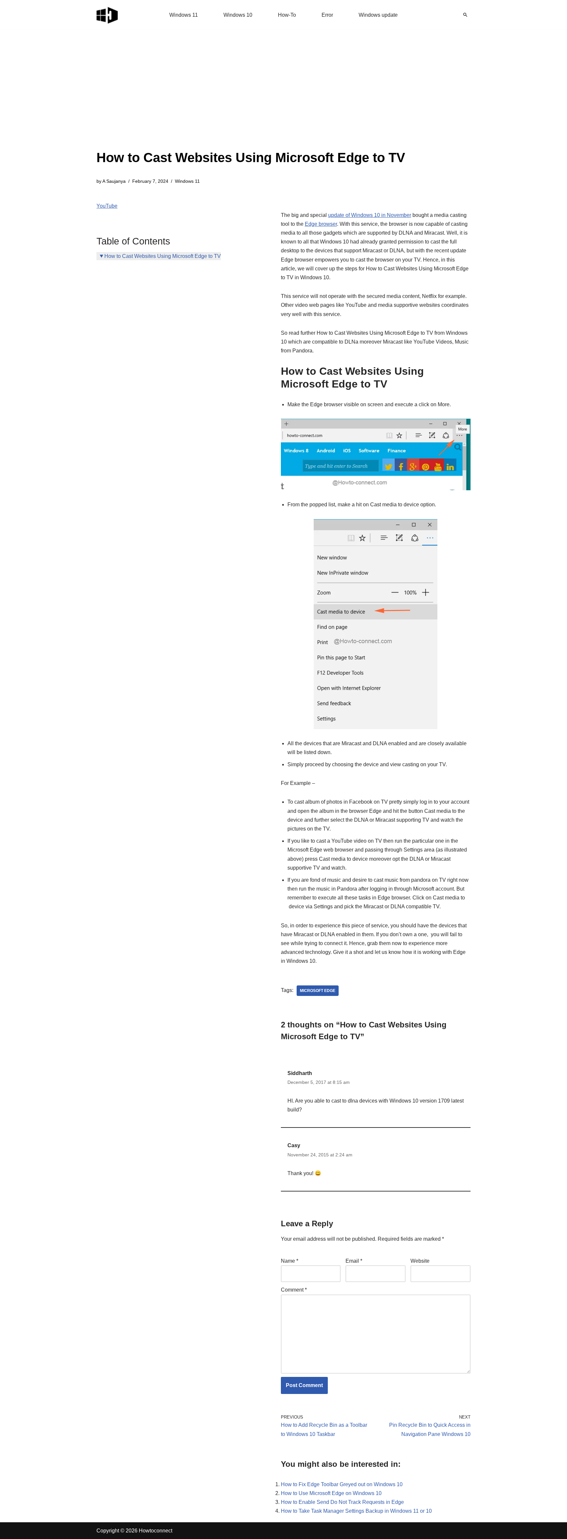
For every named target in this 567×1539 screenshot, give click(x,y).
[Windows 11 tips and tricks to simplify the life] (107, 15)
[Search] (465, 15)
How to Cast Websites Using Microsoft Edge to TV (162, 256)
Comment (294, 1290)
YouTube (106, 206)
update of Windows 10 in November (369, 215)
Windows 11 (183, 15)
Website (420, 1261)
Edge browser (321, 224)
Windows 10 (237, 15)
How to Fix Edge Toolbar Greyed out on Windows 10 (342, 1484)
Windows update (378, 15)
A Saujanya (114, 181)
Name (289, 1261)
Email (354, 1261)
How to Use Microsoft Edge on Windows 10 (331, 1493)
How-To (287, 15)
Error (327, 15)
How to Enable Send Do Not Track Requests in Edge (342, 1502)
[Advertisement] (250, 98)
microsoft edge (317, 990)
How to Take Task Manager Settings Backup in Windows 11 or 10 (356, 1511)
